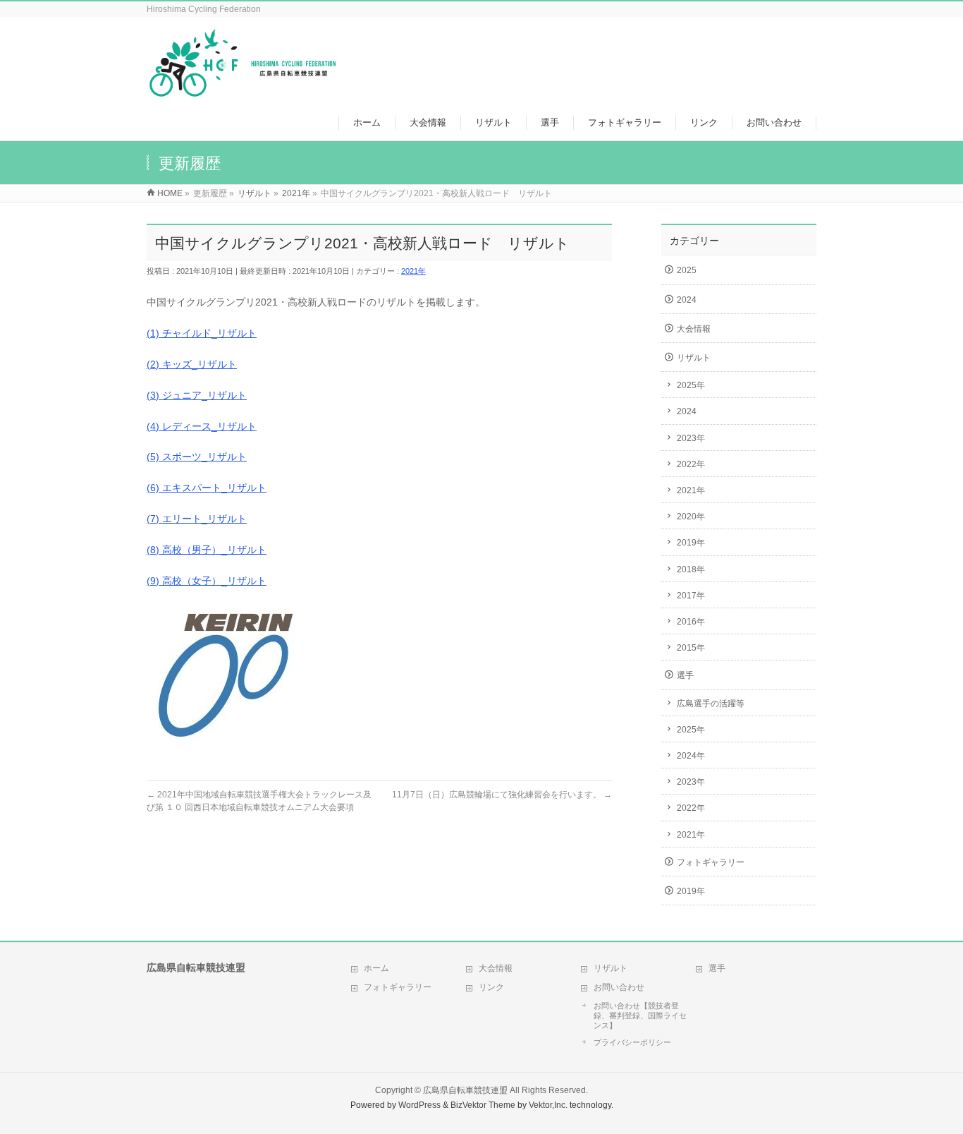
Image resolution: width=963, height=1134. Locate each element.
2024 (687, 300)
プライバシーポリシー (632, 1042)
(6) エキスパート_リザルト (206, 487)
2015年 (691, 648)
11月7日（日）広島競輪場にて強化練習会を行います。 (502, 795)
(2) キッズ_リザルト (192, 364)
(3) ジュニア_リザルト (197, 395)
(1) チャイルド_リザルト (202, 333)
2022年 (691, 464)
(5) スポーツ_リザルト (197, 456)
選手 (685, 675)
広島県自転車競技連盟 (465, 1090)
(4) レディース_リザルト (202, 426)
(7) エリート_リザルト (197, 518)
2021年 (413, 271)
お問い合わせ (619, 987)
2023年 (691, 438)
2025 (687, 270)
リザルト (694, 358)
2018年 (691, 569)
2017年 (691, 596)
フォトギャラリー (710, 862)
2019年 (691, 543)
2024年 (691, 756)
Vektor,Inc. (548, 1105)
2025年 (691, 385)
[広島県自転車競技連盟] (242, 90)
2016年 (691, 622)
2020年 (691, 516)
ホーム (376, 968)
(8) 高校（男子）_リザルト (206, 549)
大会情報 (694, 329)
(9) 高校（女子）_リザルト (206, 580)
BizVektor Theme (482, 1105)
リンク (491, 987)
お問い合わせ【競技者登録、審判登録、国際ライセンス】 (640, 1015)
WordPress (419, 1105)
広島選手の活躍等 (710, 703)
